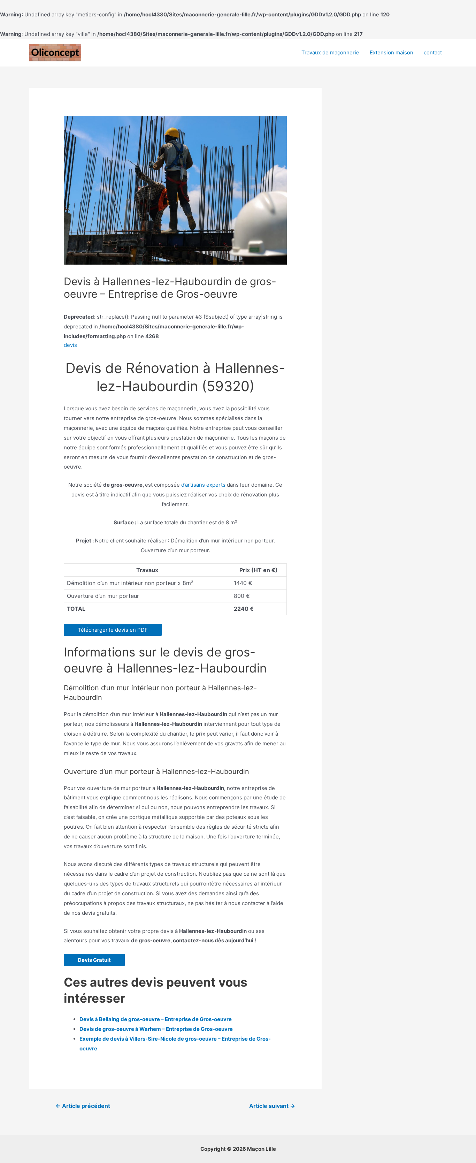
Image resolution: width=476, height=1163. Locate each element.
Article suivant (272, 1106)
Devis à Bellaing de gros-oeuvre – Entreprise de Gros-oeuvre (155, 1019)
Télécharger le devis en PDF (113, 629)
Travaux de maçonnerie (330, 52)
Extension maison (391, 52)
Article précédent (82, 1106)
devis (70, 345)
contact (433, 52)
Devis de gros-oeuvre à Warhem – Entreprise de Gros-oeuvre (156, 1029)
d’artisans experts (203, 484)
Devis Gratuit (94, 960)
